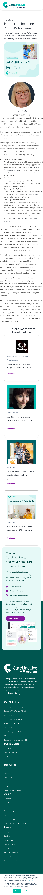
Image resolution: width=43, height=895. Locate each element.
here (26, 127)
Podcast (7, 774)
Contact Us (12, 693)
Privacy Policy (30, 880)
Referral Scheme (10, 844)
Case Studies (8, 778)
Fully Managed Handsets (13, 732)
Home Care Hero (12, 413)
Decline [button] (26, 891)
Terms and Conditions (11, 861)
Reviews (7, 815)
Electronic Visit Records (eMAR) (15, 711)
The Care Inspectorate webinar (13, 235)
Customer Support (10, 811)
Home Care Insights (11, 181)
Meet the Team (9, 807)
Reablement (8, 761)
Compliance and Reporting (13, 719)
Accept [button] (17, 891)
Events (6, 803)
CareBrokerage (9, 757)
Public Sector (11, 522)
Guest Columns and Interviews (17, 356)
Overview (7, 749)
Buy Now (7, 836)
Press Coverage (12, 360)
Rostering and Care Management (15, 707)
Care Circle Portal (10, 728)
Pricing (6, 832)
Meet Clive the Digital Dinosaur (15, 823)
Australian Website (11, 853)
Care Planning (9, 715)
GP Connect (8, 736)
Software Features (10, 753)
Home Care (8, 20)
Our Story (7, 799)
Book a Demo (14, 618)
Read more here (33, 194)
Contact (7, 848)
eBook (6, 782)
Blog (5, 769)
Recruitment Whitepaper (12, 790)
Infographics (8, 786)
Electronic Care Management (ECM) (16, 740)
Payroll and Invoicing (11, 723)
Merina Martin (21, 111)
